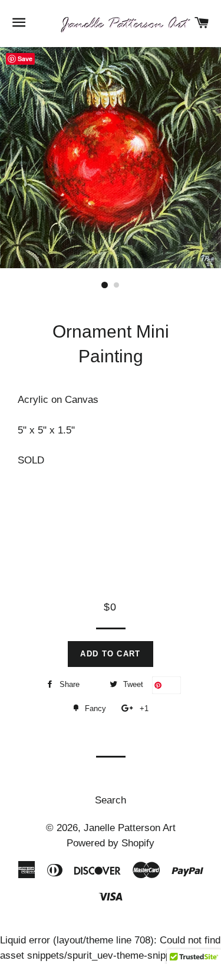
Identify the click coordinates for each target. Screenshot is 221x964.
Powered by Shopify (110, 843)
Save (171, 685)
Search (110, 800)
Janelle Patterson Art (130, 827)
